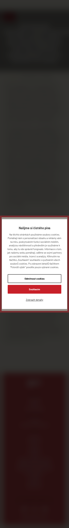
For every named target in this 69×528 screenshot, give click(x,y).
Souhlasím (34, 289)
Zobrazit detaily (34, 299)
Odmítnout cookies (35, 278)
